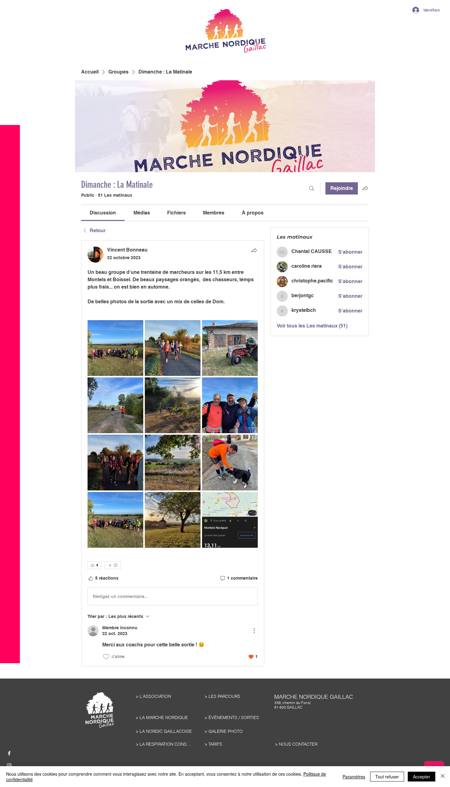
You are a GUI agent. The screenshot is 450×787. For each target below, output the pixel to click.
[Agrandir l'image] (115, 348)
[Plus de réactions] (113, 565)
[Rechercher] (311, 188)
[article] (172, 453)
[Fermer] (442, 776)
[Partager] (254, 250)
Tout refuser (387, 777)
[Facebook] (9, 753)
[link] (103, 213)
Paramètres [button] (354, 777)
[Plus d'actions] (254, 630)
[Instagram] (9, 765)
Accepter (421, 777)
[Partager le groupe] (365, 188)
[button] (10, 21)
